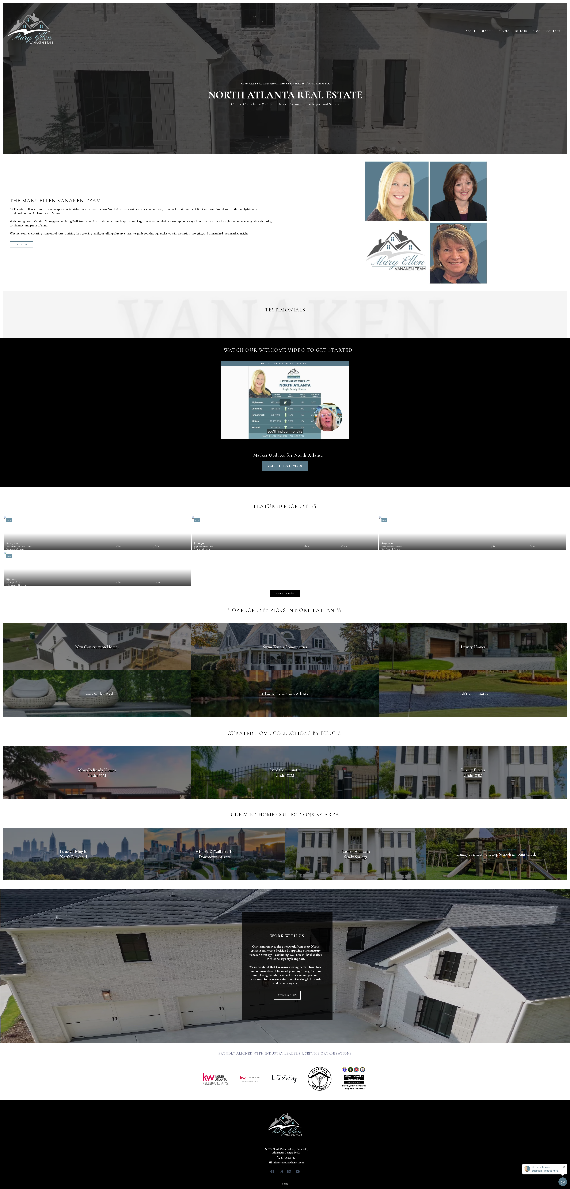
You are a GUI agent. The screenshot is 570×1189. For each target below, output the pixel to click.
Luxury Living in (73, 851)
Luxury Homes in (355, 851)
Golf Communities (473, 694)
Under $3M (473, 775)
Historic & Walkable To (214, 851)
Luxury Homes (473, 646)
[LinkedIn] (289, 1171)
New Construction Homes (97, 646)
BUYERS (504, 31)
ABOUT (471, 31)
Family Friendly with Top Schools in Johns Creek (496, 854)
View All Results (285, 593)
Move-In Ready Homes (97, 770)
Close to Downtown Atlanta (285, 694)
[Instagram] (281, 1171)
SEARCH (487, 31)
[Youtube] (297, 1171)
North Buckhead (73, 856)
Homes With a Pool (97, 694)
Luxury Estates (473, 770)
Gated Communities (285, 770)
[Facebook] (272, 1171)
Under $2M (285, 775)
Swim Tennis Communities (285, 646)
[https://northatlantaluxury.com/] (30, 30)
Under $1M (96, 775)
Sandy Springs (355, 856)
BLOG (536, 31)
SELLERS (521, 31)
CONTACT (553, 31)
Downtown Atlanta (215, 856)
